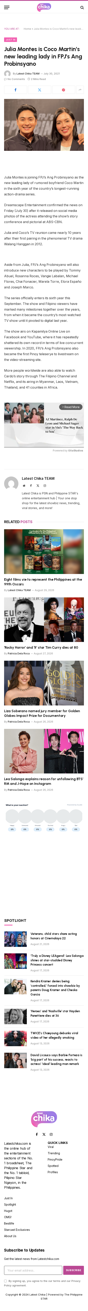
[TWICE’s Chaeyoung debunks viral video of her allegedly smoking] (15, 1038)
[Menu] (6, 7)
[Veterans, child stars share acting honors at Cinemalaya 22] (15, 939)
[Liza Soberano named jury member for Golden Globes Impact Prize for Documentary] (44, 683)
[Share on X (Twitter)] (39, 90)
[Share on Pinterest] (63, 90)
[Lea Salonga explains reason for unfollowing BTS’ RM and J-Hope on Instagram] (44, 751)
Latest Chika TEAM (28, 73)
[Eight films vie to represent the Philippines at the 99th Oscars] (44, 551)
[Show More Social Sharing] (80, 90)
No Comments (16, 79)
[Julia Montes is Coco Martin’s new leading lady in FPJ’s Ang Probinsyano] (44, 125)
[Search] (82, 7)
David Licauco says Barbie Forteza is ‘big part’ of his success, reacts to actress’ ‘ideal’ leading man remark (56, 1059)
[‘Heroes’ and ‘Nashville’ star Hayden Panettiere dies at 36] (15, 1016)
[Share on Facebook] (15, 90)
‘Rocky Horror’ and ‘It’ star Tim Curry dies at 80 (41, 647)
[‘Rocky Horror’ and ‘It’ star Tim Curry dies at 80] (44, 619)
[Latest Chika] (44, 7)
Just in (10, 39)
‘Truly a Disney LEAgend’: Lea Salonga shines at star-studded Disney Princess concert (56, 960)
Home (27, 28)
